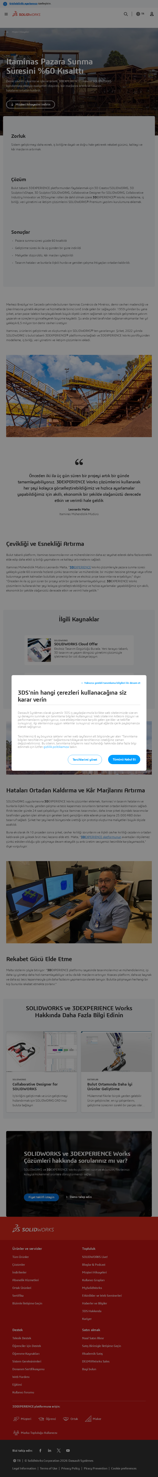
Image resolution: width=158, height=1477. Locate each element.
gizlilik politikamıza (56, 746)
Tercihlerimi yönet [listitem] (85, 759)
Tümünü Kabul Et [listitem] (124, 759)
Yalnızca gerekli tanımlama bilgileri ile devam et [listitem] (112, 683)
